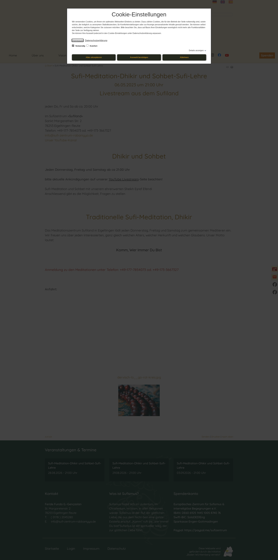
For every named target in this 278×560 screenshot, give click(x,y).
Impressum (77, 40)
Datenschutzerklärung (96, 40)
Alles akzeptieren (94, 57)
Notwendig (80, 46)
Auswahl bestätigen (139, 57)
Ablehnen (184, 57)
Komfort (93, 46)
